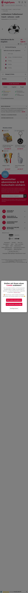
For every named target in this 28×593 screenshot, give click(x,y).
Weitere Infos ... (17, 292)
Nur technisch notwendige (14, 304)
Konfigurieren (14, 308)
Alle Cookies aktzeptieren (14, 300)
